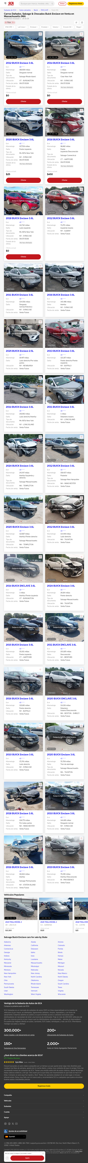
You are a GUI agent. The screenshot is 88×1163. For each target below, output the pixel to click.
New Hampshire (10, 973)
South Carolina (63, 984)
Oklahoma (35, 980)
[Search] (52, 4)
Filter (10, 22)
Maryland (7, 963)
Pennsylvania (9, 984)
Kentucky (7, 959)
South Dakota (9, 987)
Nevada (61, 970)
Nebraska (34, 970)
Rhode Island (36, 984)
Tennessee (35, 987)
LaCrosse (22, 27)
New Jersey (35, 973)
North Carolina (36, 977)
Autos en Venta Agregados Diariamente (62, 1048)
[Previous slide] (8, 46)
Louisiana (34, 959)
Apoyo (6, 1117)
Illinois (60, 952)
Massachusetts (36, 963)
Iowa (32, 956)
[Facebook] (9, 1123)
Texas (60, 987)
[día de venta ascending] (76, 22)
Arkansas (7, 945)
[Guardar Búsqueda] (82, 22)
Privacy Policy (78, 1151)
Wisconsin (62, 994)
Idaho (33, 952)
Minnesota (8, 966)
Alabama (7, 942)
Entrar (62, 3)
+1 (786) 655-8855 (10, 1143)
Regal (79, 27)
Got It (27, 1158)
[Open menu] (5, 3)
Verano (56, 27)
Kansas (60, 956)
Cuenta (7, 1112)
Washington (8, 994)
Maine (60, 959)
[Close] (43, 1154)
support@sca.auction (38, 1143)
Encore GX (68, 27)
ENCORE (9, 27)
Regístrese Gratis (44, 1086)
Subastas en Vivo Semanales (15, 1048)
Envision (45, 27)
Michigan (61, 963)
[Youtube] (16, 1123)
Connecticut (8, 949)
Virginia (60, 991)
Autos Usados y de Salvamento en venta (19, 1035)
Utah (6, 991)
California (34, 945)
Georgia (7, 952)
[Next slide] (39, 46)
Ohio (5, 980)
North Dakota (63, 977)
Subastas (7, 1106)
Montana (7, 970)
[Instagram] (5, 1123)
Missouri (61, 966)
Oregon (60, 980)
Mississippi (35, 966)
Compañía (8, 1095)
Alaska (33, 942)
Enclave (33, 27)
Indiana (6, 956)
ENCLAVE (44, 10)
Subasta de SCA (10, 10)
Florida (60, 949)
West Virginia (36, 994)
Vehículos (7, 1101)
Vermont (34, 991)
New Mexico (62, 973)
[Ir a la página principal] (11, 4)
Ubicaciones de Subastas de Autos (60, 1035)
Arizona (60, 942)
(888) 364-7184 (23, 1143)
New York (7, 977)
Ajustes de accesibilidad (18, 1131)
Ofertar (23, 101)
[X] (13, 1124)
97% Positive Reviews (12, 1058)
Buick (36, 10)
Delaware (34, 949)
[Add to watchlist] (40, 34)
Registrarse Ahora (75, 3)
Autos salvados (25, 10)
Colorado (61, 945)
